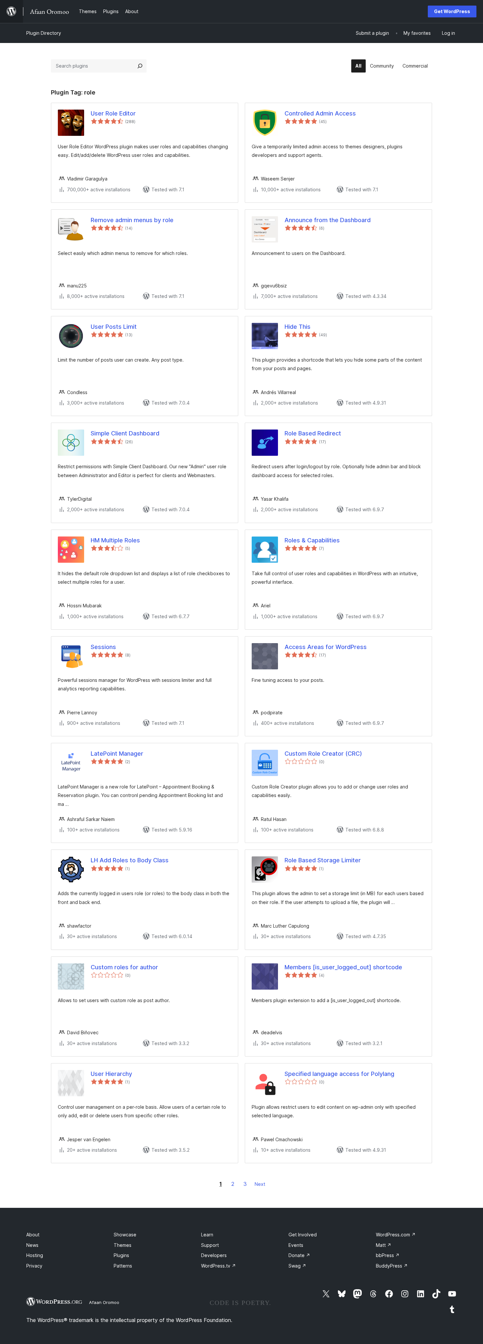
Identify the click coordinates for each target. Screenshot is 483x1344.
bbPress (388, 1255)
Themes (122, 1245)
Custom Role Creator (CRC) (323, 753)
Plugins (121, 1255)
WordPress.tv (218, 1266)
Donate (299, 1255)
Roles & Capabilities (312, 540)
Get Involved (302, 1234)
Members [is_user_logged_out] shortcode (343, 967)
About (32, 1234)
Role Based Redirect (313, 433)
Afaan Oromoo (104, 1302)
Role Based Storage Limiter (323, 860)
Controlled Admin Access (320, 113)
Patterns (123, 1266)
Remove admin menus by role (132, 220)
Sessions (103, 646)
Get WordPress (452, 11)
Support (210, 1245)
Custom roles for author (124, 967)
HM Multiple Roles (115, 540)
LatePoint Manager (117, 753)
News (32, 1245)
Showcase (125, 1234)
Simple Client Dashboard (125, 433)
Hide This (297, 326)
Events (295, 1245)
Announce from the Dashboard (328, 220)
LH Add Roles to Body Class (130, 860)
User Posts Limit (114, 326)
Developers (214, 1255)
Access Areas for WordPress (326, 646)
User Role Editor (113, 113)
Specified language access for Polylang (339, 1073)
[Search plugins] (140, 66)
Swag (297, 1266)
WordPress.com (396, 1234)
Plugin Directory (43, 33)
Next (260, 1184)
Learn (207, 1234)
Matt (383, 1245)
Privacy (34, 1266)
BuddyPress (392, 1266)
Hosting (34, 1255)
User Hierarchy (111, 1073)
